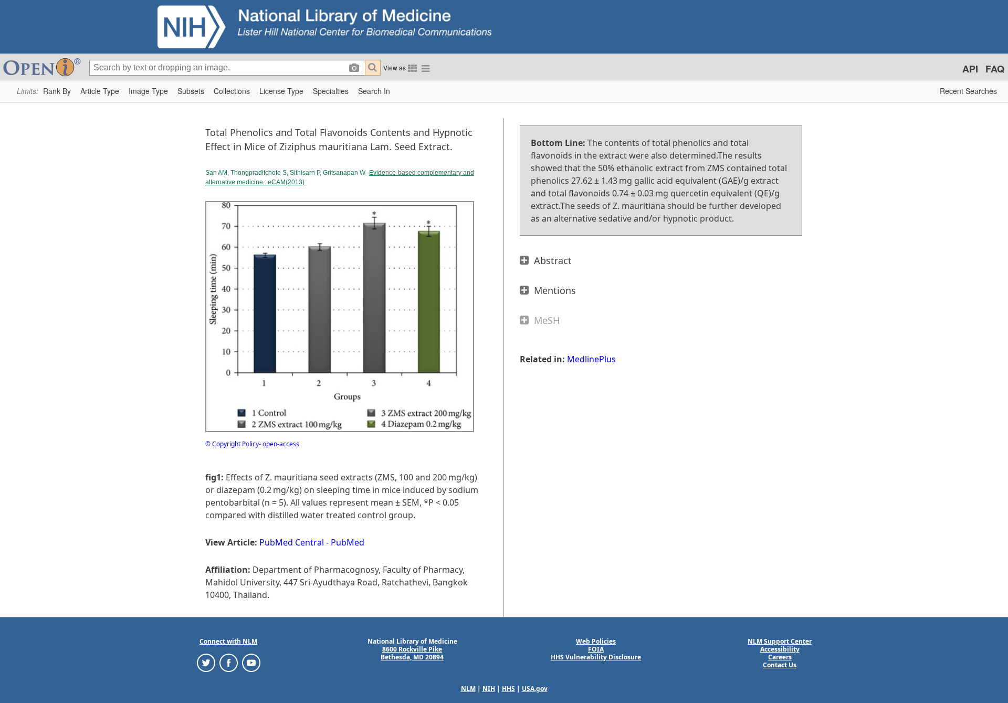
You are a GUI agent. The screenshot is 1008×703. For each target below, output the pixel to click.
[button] (57, 91)
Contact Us (779, 664)
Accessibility (780, 649)
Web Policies (596, 641)
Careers (780, 657)
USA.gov (535, 688)
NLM (468, 688)
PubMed (347, 542)
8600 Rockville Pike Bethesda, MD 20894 (412, 653)
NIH (488, 688)
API (970, 69)
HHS (508, 688)
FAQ (994, 69)
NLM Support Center (780, 641)
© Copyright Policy (232, 443)
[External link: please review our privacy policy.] (206, 662)
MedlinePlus (591, 359)
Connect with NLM (228, 641)
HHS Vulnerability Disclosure (596, 657)
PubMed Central (291, 542)
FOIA (596, 649)
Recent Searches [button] (968, 91)
